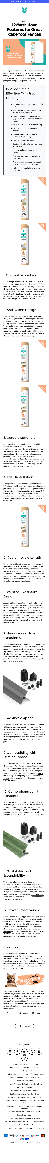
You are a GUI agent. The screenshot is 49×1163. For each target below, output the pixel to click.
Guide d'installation (16, 1112)
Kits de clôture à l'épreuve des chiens (24, 1067)
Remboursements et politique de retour (24, 1077)
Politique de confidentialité (15, 1121)
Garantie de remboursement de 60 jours (24, 1118)
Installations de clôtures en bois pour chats (24, 1097)
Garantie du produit (24, 1115)
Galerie (33, 1071)
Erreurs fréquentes (24, 1087)
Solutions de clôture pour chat (16, 1074)
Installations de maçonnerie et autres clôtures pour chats (24, 1102)
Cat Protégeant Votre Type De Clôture (24, 1094)
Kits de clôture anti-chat (29, 1064)
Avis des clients (36, 1084)
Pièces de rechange (20, 1071)
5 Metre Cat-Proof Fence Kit (20, 294)
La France (8, 1128)
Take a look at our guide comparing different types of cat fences (23, 775)
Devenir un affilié (15, 1125)
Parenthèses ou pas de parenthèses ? (24, 1091)
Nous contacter (38, 1121)
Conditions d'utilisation (24, 1081)
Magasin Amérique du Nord (17, 1084)
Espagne (41, 1128)
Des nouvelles (25, 1026)
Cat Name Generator (32, 1125)
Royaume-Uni (30, 1128)
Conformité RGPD (33, 1112)
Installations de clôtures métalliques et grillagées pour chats (24, 1107)
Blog (28, 1121)
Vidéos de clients (37, 1074)
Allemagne (19, 1128)
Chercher (14, 1064)
